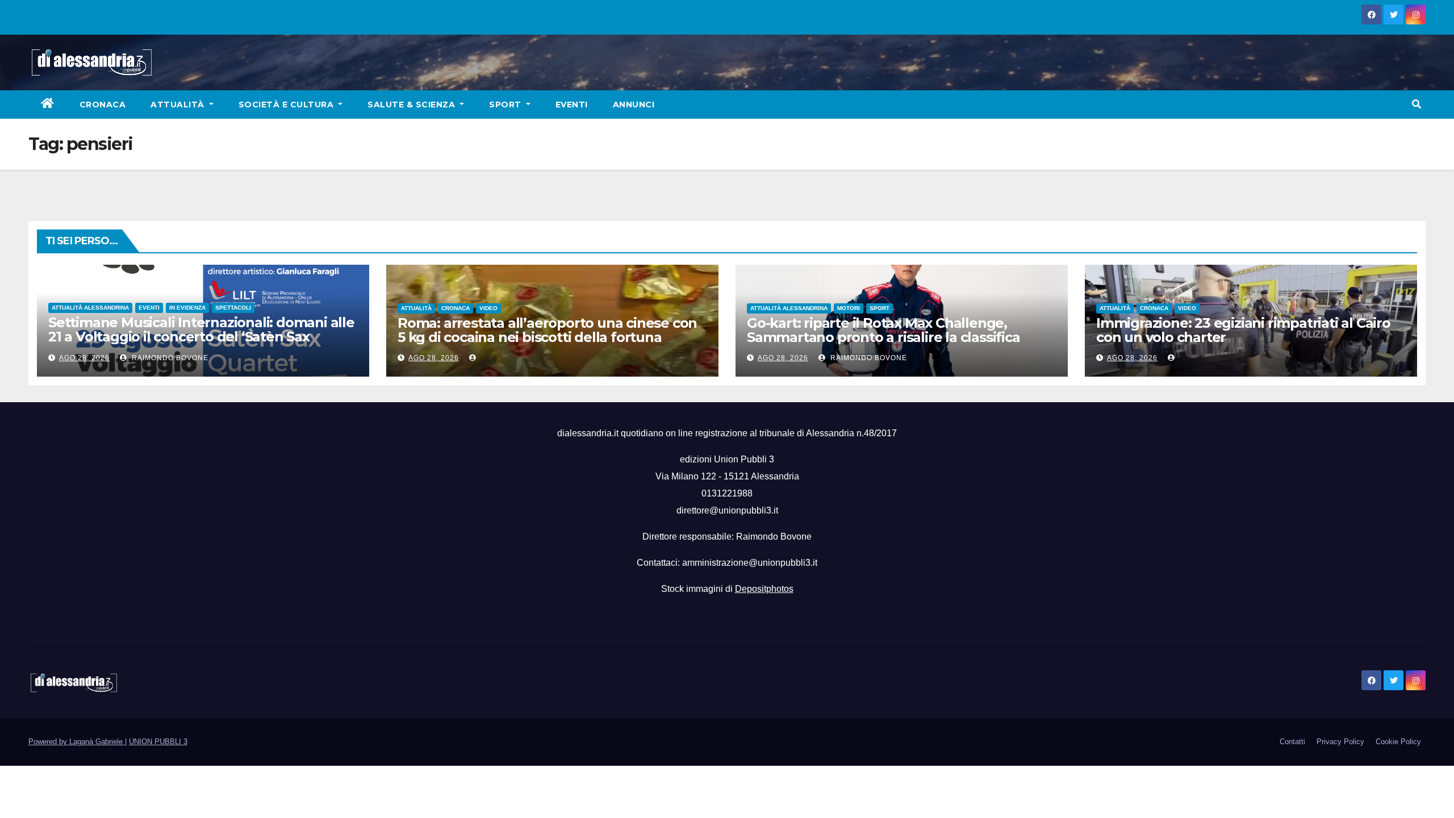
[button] (1416, 104)
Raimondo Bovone (168, 358)
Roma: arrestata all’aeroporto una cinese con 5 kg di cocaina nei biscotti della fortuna (547, 330)
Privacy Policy (1340, 741)
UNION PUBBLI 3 (158, 741)
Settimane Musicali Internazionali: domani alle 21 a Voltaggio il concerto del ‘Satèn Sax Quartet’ (201, 336)
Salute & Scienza (412, 104)
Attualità (179, 104)
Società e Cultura (287, 104)
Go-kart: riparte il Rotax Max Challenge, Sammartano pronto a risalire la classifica (883, 330)
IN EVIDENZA (187, 307)
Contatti (1292, 741)
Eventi (571, 104)
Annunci (634, 104)
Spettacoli (233, 307)
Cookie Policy (1398, 741)
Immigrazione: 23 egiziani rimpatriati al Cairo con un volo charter (1243, 330)
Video (488, 308)
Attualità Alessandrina (90, 307)
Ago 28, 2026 (84, 358)
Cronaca (103, 104)
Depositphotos (764, 589)
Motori (848, 308)
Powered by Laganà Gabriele (76, 741)
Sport (506, 104)
